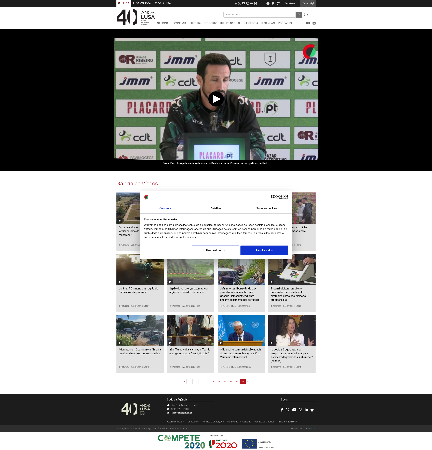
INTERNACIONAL (230, 23)
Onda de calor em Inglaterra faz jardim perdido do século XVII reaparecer (137, 231)
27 (225, 382)
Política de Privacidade (239, 421)
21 (189, 382)
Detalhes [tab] (216, 208)
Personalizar (213, 250)
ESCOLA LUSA (163, 3)
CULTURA (195, 23)
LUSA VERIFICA (142, 3)
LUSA (126, 3)
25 (213, 382)
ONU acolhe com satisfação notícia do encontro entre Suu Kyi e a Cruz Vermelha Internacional (240, 353)
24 (207, 382)
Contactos (193, 421)
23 (201, 382)
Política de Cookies (264, 421)
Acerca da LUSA (175, 421)
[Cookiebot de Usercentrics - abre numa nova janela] (273, 197)
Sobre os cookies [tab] (266, 208)
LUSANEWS (268, 23)
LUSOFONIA (251, 23)
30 (242, 382)
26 (219, 382)
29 (237, 382)
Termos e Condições (213, 421)
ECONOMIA (179, 23)
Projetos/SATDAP (287, 421)
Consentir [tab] (165, 208)
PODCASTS (285, 23)
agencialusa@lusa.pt (181, 412)
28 (231, 382)
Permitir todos (264, 250)
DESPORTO (210, 23)
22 (195, 382)
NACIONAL (163, 23)
